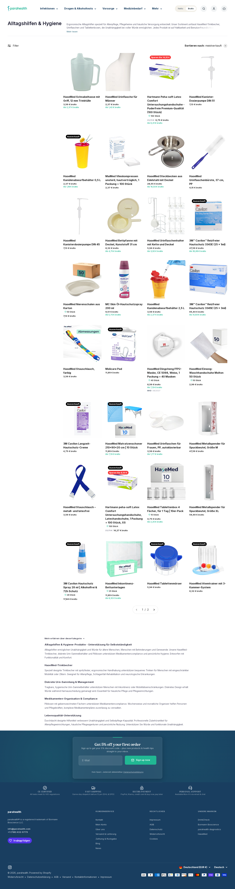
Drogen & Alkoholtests (78, 8)
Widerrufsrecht (157, 834)
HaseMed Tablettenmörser (164, 583)
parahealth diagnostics (209, 829)
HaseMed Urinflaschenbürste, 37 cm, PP (206, 180)
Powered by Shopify (40, 872)
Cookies (154, 838)
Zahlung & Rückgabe (106, 838)
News (98, 848)
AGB (152, 824)
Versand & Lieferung (106, 834)
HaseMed (202, 834)
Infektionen (47, 8)
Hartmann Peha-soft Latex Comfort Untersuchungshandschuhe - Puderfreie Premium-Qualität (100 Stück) (165, 104)
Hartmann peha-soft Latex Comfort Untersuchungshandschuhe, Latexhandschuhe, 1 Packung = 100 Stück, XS (124, 515)
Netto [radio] (180, 8)
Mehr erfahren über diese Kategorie (63, 638)
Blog (98, 843)
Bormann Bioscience (208, 824)
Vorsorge (108, 8)
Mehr (155, 8)
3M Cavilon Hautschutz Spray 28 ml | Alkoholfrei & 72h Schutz (80, 587)
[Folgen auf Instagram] (10, 867)
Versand (66, 877)
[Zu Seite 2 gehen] (154, 610)
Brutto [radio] (191, 8)
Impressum (155, 819)
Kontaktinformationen (86, 877)
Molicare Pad (113, 368)
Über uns (100, 829)
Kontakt (99, 819)
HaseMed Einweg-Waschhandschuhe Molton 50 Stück (206, 372)
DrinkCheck (204, 819)
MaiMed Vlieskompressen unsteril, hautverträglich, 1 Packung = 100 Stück (122, 180)
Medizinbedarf (133, 8)
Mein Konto (101, 824)
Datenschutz (156, 829)
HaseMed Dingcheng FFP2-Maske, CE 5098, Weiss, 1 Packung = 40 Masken (164, 372)
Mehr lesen (72, 31)
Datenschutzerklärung (133, 772)
